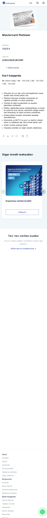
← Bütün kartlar (12, 68)
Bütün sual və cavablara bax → (23, 248)
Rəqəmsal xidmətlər (9, 472)
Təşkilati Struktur (8, 504)
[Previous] (3, 191)
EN (31, 3)
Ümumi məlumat (8, 500)
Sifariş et (22, 212)
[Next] (43, 191)
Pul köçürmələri (7, 468)
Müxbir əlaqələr (8, 511)
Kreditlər (5, 458)
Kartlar (4, 461)
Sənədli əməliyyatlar (9, 490)
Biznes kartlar (7, 486)
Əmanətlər (6, 465)
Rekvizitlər (6, 514)
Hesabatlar (6, 507)
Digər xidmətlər (8, 475)
